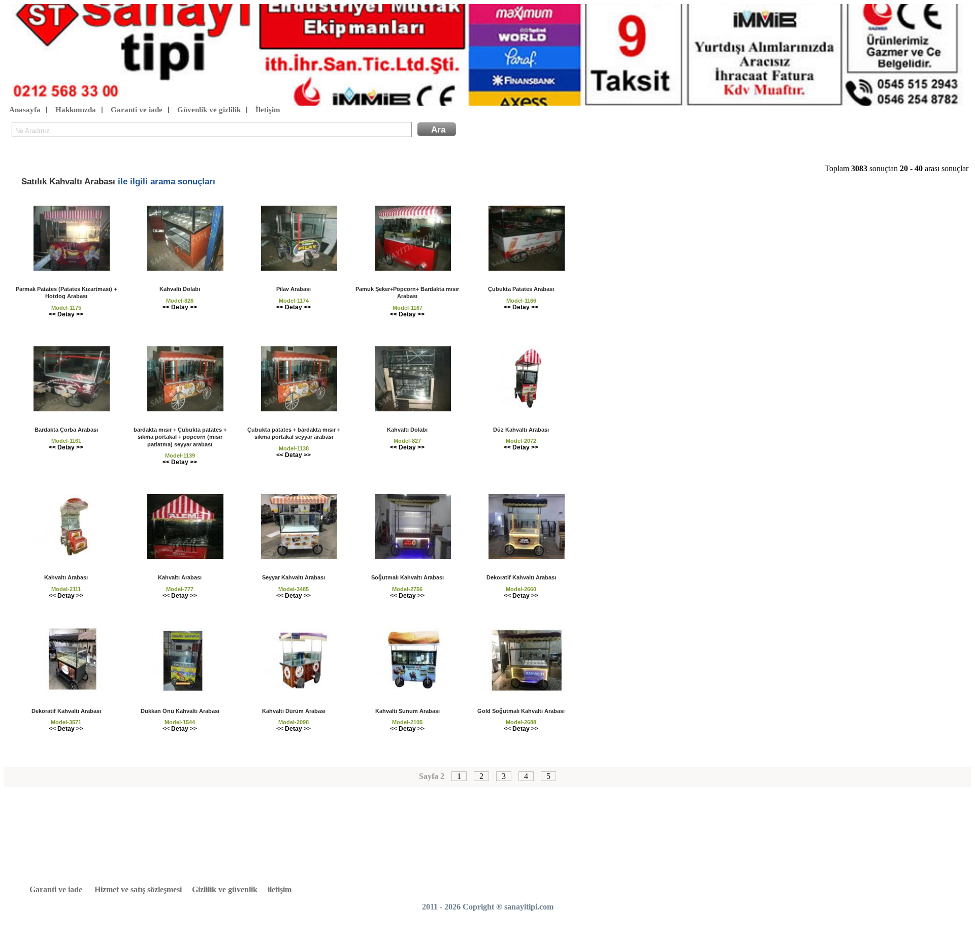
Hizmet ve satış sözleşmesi (138, 889)
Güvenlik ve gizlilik (209, 110)
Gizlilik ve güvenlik (224, 889)
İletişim (267, 110)
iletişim (279, 889)
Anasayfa (25, 110)
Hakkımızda (75, 110)
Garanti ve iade (136, 110)
